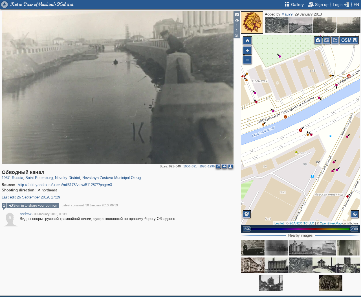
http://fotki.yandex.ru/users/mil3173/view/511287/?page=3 (65, 185)
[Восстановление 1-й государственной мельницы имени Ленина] (324, 265)
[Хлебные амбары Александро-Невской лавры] (253, 247)
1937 (6, 178)
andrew (25, 214)
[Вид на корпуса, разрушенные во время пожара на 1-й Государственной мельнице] (271, 283)
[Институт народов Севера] (277, 247)
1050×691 (190, 166)
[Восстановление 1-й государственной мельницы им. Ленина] (277, 265)
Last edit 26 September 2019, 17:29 (31, 197)
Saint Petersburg (39, 178)
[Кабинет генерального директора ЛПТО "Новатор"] (348, 247)
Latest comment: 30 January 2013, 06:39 (90, 205)
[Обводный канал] (300, 25)
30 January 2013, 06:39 (50, 214)
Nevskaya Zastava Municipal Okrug (111, 178)
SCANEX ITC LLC (301, 223)
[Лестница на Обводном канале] (277, 25)
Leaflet (279, 223)
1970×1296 (207, 166)
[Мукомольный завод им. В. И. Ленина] (300, 247)
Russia (17, 178)
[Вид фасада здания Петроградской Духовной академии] (253, 265)
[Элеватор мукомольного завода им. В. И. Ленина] (324, 247)
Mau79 (286, 14)
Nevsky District (67, 178)
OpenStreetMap (331, 223)
